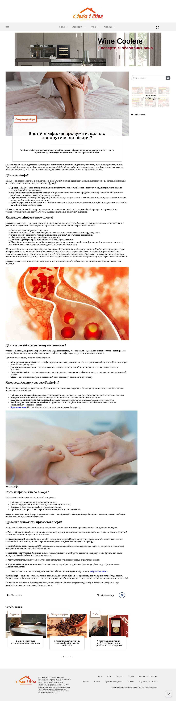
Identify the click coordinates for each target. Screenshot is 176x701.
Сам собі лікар (99, 614)
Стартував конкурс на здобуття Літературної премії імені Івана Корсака (67, 643)
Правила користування (113, 682)
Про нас (86, 682)
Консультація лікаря (25, 119)
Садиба (108, 27)
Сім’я (62, 27)
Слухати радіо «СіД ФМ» (148, 682)
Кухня (93, 27)
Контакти (131, 682)
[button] (122, 595)
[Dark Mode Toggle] (168, 693)
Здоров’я (77, 27)
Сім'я (53, 614)
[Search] (168, 78)
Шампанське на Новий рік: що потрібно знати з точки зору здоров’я (108, 643)
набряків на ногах (98, 571)
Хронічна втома (18, 407)
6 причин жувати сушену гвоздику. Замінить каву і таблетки (25, 643)
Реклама (97, 682)
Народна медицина (18, 614)
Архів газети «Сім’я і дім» (148, 676)
